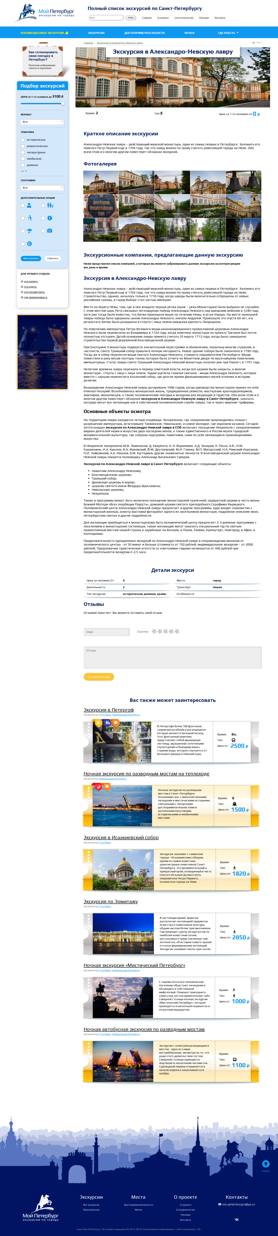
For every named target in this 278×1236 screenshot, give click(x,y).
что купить (31, 281)
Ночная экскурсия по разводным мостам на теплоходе (146, 773)
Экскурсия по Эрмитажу (111, 901)
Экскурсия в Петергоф (109, 709)
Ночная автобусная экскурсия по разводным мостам (144, 1029)
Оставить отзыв (98, 676)
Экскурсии (96, 32)
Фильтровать (30, 258)
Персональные (91, 1209)
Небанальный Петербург (126, 714)
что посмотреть (34, 292)
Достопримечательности (145, 32)
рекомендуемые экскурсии (44, 32)
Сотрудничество (184, 17)
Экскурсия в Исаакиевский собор (121, 837)
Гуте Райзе (105, 714)
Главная (147, 17)
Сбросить (52, 258)
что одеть (30, 286)
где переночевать (35, 297)
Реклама (204, 17)
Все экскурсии (91, 1204)
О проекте (163, 17)
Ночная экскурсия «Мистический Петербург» (134, 965)
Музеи (189, 32)
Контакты (220, 17)
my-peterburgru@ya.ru (236, 1204)
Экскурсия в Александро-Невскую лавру (120, 42)
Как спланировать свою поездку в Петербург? (43, 56)
